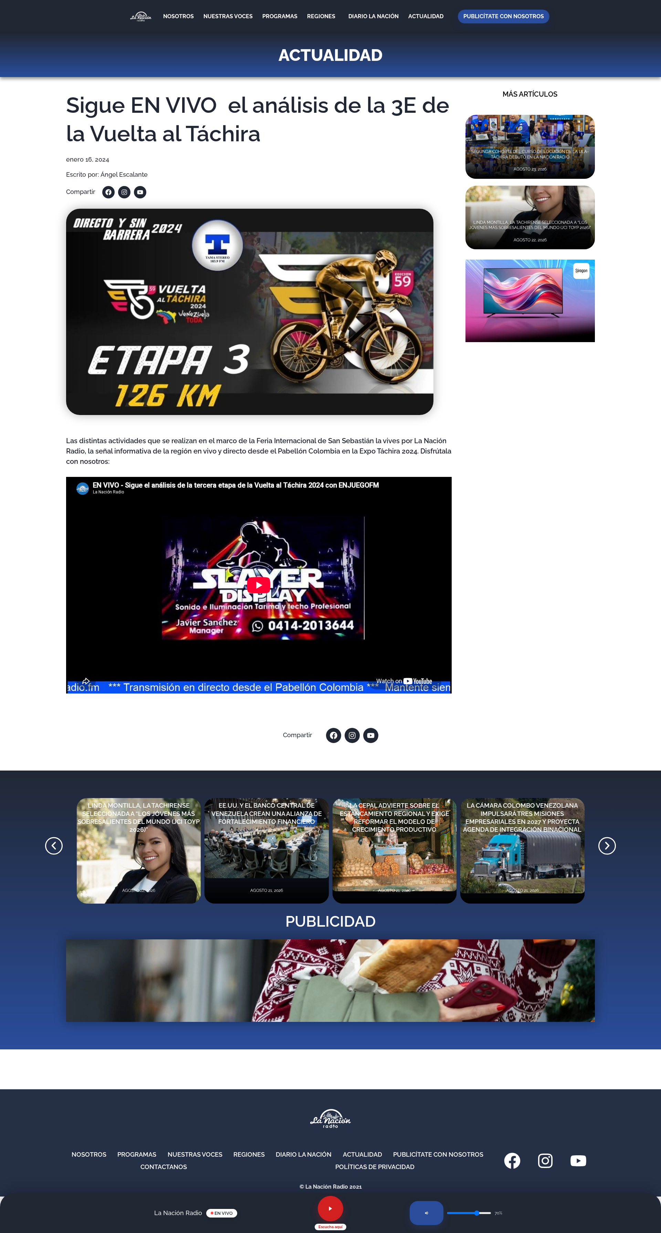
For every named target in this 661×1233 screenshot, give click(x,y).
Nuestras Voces (228, 16)
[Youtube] (140, 192)
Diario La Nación (373, 16)
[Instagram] (124, 192)
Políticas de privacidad (375, 1166)
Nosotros (178, 16)
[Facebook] (108, 192)
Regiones (321, 16)
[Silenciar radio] (426, 1213)
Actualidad (425, 16)
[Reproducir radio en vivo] (330, 1208)
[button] (54, 845)
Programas (279, 16)
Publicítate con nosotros (503, 16)
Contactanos (163, 1166)
